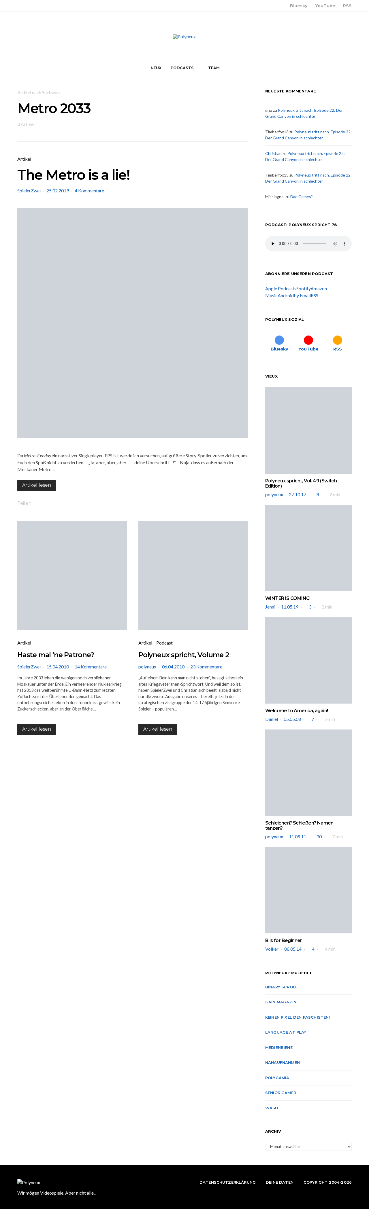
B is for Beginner (283, 940)
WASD (271, 1108)
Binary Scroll (281, 987)
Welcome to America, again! (296, 710)
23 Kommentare (206, 666)
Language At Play (285, 1032)
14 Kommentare (91, 666)
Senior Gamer (280, 1092)
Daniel (271, 719)
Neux (156, 67)
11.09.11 (297, 836)
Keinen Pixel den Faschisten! (297, 1017)
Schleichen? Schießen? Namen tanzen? (299, 825)
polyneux (147, 666)
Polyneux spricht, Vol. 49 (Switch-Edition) (301, 483)
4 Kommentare (89, 190)
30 (319, 836)
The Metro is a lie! (73, 174)
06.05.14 (293, 949)
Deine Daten (279, 1182)
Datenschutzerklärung (227, 1182)
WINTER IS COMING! (287, 598)
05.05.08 (292, 719)
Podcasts (182, 67)
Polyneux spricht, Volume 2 (183, 655)
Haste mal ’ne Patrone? (55, 655)
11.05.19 (289, 606)
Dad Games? (301, 196)
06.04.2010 (173, 666)
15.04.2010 (57, 666)
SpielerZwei (29, 190)
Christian (273, 153)
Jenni (270, 606)
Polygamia (277, 1077)
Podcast (164, 642)
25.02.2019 (57, 190)
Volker (271, 949)
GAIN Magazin (280, 1002)
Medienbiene (279, 1047)
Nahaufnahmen (282, 1062)
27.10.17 (297, 494)
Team (214, 67)
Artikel (24, 159)
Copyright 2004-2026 (328, 1182)
